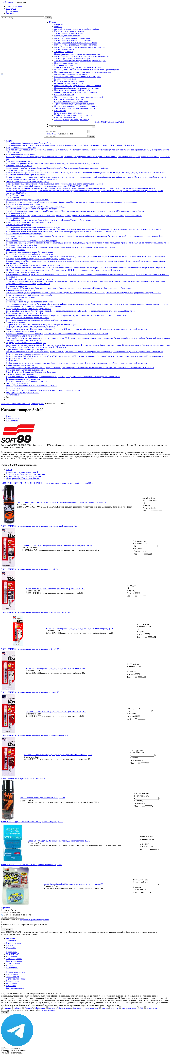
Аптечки (58, 220)
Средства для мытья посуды (82, 202)
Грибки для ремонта (14, 363)
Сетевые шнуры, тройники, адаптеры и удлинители (76, 163)
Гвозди (9, 195)
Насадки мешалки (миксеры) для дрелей (47, 329)
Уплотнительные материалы (128, 367)
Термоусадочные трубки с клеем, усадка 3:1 (63, 345)
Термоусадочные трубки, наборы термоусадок (74, 104)
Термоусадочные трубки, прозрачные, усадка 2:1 (103, 345)
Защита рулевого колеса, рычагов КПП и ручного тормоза (31, 256)
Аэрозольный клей (162, 150)
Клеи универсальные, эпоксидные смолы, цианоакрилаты (67, 177)
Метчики (130, 329)
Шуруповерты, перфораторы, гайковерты (49, 281)
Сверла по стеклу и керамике (112, 329)
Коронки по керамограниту (18, 329)
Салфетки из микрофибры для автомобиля (132, 172)
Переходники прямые (15, 247)
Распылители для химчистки (49, 172)
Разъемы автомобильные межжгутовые (90, 236)
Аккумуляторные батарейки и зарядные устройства (86, 168)
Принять (5, 1013)
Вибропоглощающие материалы (20, 367)
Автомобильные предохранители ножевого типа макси (78, 231)
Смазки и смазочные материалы (68, 117)
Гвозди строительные (21, 195)
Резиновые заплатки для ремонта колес (68, 363)
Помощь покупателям (15, 972)
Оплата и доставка (14, 959)
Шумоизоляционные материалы (68, 113)
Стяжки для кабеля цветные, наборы (129, 338)
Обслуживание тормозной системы (28, 179)
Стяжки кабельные (14, 338)
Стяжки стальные (62, 356)
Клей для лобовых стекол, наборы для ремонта (113, 177)
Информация (11, 952)
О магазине (11, 941)
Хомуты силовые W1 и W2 (43, 356)
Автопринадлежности (63, 52)
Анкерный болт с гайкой (56, 184)
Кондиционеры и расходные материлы (22, 392)
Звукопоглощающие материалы (47, 367)
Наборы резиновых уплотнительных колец (24, 320)
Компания (10, 938)
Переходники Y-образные (36, 247)
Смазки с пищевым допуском (18, 225)
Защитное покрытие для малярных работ (74, 256)
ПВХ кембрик (116, 145)
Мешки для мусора (39, 381)
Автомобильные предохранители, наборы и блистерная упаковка (85, 229)
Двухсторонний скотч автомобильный (130, 261)
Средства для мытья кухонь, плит (109, 202)
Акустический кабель (40, 311)
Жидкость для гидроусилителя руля (30, 211)
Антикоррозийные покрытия (49, 304)
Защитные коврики (100, 256)
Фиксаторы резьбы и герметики (93, 150)
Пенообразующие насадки (102, 172)
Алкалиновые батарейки (16, 168)
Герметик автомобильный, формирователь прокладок (130, 150)
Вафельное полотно (103, 315)
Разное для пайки (29, 252)
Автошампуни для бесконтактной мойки (45, 157)
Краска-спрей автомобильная (105, 288)
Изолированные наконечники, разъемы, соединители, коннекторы (83, 72)
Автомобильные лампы (64, 49)
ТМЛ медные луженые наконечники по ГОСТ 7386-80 (81, 293)
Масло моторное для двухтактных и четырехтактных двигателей (89, 211)
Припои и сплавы (13, 252)
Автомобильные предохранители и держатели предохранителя (81, 56)
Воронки (66, 220)
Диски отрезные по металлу (126, 243)
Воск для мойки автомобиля (105, 157)
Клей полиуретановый (92, 352)
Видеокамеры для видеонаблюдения (21, 390)
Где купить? (11, 947)
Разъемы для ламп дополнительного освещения (76, 216)
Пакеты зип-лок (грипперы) (18, 381)
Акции (9, 141)
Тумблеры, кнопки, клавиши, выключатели (73, 115)
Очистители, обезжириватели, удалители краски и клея (126, 352)
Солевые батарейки (54, 168)
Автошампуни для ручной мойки (78, 157)
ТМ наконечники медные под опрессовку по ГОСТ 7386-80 (32, 293)
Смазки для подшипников (69, 377)
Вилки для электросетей (16, 163)
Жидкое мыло (64, 202)
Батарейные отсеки (14, 372)
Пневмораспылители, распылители (21, 172)
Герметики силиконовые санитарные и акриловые (27, 352)
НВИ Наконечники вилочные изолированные (88, 270)
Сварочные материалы (64, 95)
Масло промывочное (126, 211)
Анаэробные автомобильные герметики (61, 150)
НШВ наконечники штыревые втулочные (86, 274)
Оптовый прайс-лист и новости (17, 915)
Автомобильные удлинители (18, 220)
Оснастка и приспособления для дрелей (82, 329)
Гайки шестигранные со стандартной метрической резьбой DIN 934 (41, 188)
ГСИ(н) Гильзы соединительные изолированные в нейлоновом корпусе (37, 270)
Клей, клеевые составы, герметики (69, 31)
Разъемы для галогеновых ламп (110, 216)
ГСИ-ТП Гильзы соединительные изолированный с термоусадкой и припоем (131, 268)
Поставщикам (12, 968)
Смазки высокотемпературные (93, 377)
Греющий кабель (23, 311)
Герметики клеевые (73, 352)
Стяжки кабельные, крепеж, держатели (71, 101)
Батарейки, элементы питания (67, 36)
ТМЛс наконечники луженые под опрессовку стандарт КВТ (132, 293)
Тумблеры (51, 372)
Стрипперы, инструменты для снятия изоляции (118, 281)
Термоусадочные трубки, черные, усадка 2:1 (25, 345)
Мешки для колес (143, 256)
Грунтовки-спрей (13, 288)
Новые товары (12, 974)
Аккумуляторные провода (17, 236)
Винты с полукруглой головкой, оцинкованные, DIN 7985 (84, 191)
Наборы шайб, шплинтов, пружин (58, 320)
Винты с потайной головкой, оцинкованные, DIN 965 (35, 191)
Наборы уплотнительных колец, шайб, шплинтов (75, 92)
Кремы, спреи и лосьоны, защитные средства (25, 206)
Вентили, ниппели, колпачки (97, 363)
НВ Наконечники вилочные (18, 274)
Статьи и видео (12, 976)
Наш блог (10, 965)
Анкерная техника (14, 184)
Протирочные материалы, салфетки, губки (72, 90)
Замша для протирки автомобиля (76, 172)
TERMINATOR (12, 954)
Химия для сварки (69, 324)
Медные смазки (31, 377)
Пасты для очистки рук (55, 206)
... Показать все (128, 145)
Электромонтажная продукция (19, 161)
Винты (9, 191)
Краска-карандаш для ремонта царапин (76, 288)
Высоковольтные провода (40, 236)
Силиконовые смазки (48, 377)
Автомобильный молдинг (42, 220)
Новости (9, 945)
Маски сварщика (80, 333)
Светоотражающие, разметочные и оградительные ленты (50, 261)
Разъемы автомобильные (62, 236)
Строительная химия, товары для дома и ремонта (75, 106)
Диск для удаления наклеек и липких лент (95, 243)
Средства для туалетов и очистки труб (23, 202)
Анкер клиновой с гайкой (33, 184)
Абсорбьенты (12, 315)
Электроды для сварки (50, 324)
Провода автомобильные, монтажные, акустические (76, 88)
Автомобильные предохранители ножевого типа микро (30, 231)
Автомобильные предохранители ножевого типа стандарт (31, 229)
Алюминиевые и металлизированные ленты (94, 261)
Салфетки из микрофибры (60, 315)
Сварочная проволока (15, 324)
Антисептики (12, 333)
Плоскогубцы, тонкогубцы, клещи (82, 281)
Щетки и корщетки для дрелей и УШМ (60, 243)
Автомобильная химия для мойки (68, 33)
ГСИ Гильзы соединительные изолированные (25, 268)
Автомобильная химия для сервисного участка (74, 40)
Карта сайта (11, 986)
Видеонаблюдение (14, 388)
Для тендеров (12, 956)
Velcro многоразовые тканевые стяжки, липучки (43, 338)
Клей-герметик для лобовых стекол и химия (25, 150)
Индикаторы (28, 372)
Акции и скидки (13, 963)
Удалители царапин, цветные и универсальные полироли (120, 304)
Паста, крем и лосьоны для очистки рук (23, 204)
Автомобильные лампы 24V (43, 216)
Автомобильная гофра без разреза (20, 145)
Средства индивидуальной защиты (69, 99)
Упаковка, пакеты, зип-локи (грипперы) (71, 120)
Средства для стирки (48, 202)
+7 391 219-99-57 (51, 134)
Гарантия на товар (14, 961)
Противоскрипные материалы (75, 367)
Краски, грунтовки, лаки (65, 79)
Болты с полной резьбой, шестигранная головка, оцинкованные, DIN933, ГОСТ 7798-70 (50, 186)
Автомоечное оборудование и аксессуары (72, 38)
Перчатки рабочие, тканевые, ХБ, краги (35, 333)
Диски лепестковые (147, 243)
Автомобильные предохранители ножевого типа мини (137, 229)
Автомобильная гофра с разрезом (50, 145)
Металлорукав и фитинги (17, 383)
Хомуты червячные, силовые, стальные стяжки (74, 108)
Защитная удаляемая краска (46, 288)
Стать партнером (13, 943)
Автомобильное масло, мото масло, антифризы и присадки (79, 47)
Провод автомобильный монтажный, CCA (103, 311)
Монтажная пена (57, 352)
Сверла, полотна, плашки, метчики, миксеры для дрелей (78, 97)
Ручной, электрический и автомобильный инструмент (77, 76)
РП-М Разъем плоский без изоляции (119, 274)
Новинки (58, 27)
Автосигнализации (14, 299)
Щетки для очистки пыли (84, 315)
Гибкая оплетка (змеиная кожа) (96, 145)
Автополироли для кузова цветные (21, 304)
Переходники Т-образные (81, 247)
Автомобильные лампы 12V (18, 216)
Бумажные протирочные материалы (33, 315)
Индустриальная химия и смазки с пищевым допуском (77, 54)
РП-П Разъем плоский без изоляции (151, 274)
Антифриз (10, 211)
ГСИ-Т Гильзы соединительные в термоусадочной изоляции (72, 268)
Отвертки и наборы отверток (18, 281)
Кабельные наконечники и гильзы (69, 81)
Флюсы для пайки (45, 252)
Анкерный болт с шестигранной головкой (85, 184)
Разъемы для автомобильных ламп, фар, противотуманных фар (135, 236)
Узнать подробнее (48, 1010)
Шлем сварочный (32, 324)
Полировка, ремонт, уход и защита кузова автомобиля (77, 86)
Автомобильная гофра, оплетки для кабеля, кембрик (76, 29)
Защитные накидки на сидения (122, 256)
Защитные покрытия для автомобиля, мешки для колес (77, 67)
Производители (13, 981)
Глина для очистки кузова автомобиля (78, 304)
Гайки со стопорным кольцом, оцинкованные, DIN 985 (132, 188)
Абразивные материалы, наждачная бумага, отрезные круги (80, 61)
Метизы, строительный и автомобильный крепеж (75, 42)
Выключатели (40, 372)
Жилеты (73, 220)
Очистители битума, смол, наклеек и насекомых (138, 157)
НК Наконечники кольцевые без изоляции (49, 274)
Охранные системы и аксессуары (68, 83)
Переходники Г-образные (59, 247)
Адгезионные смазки (15, 377)
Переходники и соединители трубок (69, 63)
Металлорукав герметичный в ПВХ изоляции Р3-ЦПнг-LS (31, 386)
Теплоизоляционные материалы (102, 367)
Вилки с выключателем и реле (40, 163)
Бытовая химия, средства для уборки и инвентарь (75, 45)
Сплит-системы (13, 395)
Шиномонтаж (60, 111)
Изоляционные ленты (15, 261)
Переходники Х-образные (104, 247)
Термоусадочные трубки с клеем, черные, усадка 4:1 (31, 347)
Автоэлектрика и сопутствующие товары (72, 58)
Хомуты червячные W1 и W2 (18, 356)
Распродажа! (59, 24)
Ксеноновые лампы (133, 216)
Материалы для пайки (63, 65)
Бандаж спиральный (73, 145)
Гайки (8, 188)
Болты (8, 186)
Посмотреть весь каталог (109, 122)
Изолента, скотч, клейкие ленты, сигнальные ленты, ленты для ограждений (86, 70)
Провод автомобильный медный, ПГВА (67, 311)
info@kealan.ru (7, 2)
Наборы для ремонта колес (122, 363)
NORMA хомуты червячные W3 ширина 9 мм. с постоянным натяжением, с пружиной (108, 356)
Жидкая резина (27, 288)
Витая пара (11, 311)
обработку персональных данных (34, 920)
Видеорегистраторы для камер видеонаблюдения (59, 390)
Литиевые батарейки (37, 168)
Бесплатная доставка (15, 988)
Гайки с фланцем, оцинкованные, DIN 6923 (89, 188)
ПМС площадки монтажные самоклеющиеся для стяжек (89, 338)
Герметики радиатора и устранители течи (24, 177)
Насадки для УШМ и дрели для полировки (24, 243)
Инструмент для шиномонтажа (37, 363)
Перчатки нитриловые (63, 333)
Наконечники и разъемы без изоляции (70, 74)
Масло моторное (53, 211)
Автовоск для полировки (17, 157)
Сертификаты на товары (16, 979)
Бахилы (91, 333)
